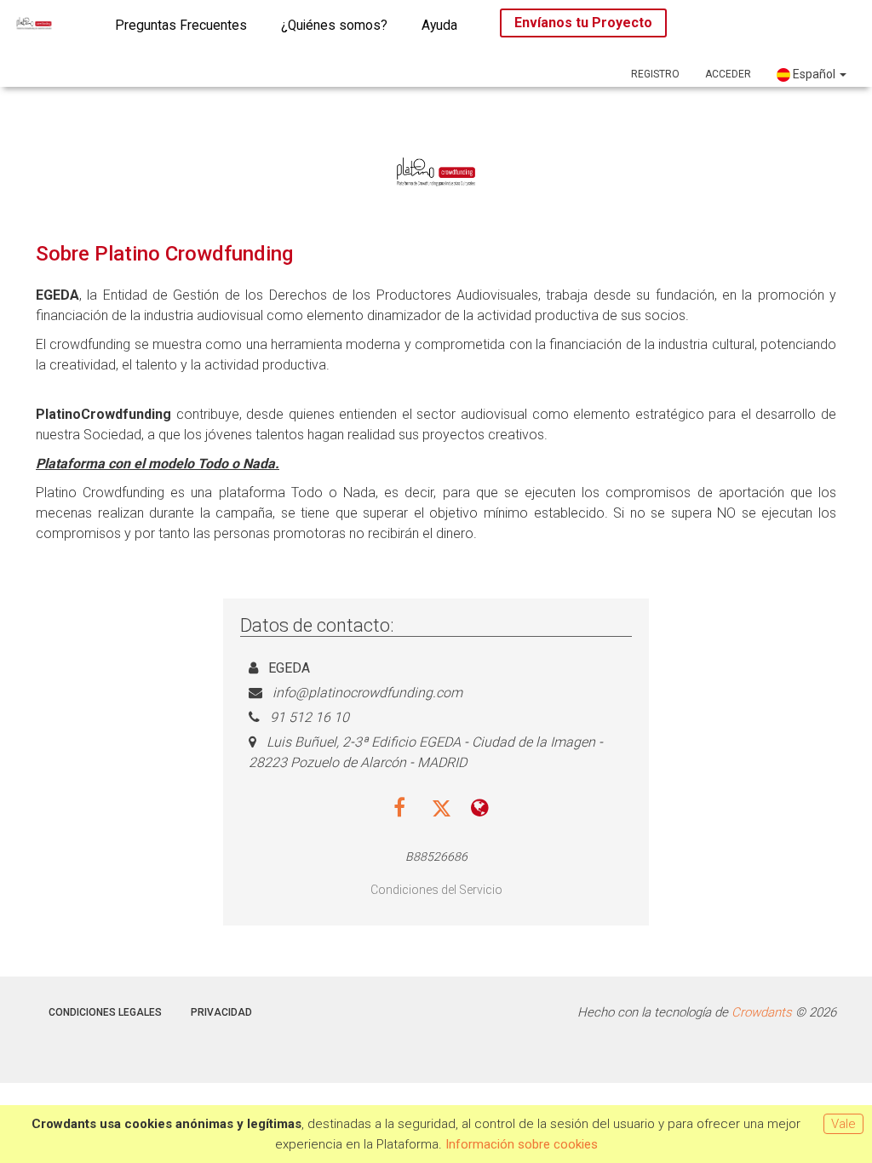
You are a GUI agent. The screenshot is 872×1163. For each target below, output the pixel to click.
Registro (655, 74)
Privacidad (221, 1012)
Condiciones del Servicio (436, 890)
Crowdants (761, 1012)
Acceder (728, 74)
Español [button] (814, 74)
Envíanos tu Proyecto (583, 22)
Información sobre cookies (521, 1144)
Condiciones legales (105, 1012)
